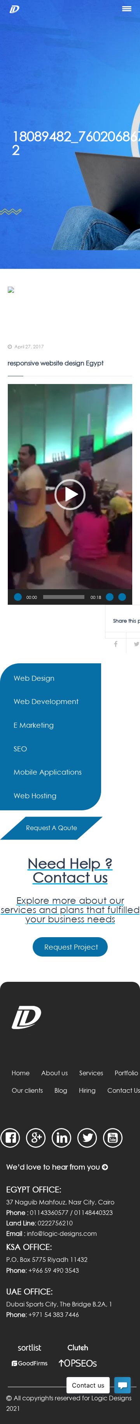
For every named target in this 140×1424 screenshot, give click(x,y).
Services (91, 1073)
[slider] (63, 597)
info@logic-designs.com (62, 1233)
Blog (60, 1090)
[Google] (36, 1138)
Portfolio (126, 1073)
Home (21, 1073)
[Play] (18, 597)
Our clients (27, 1090)
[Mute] (110, 597)
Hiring (87, 1090)
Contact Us (123, 1090)
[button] (70, 494)
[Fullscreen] (122, 597)
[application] (70, 494)
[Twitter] (87, 1138)
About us (54, 1073)
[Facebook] (10, 1138)
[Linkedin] (61, 1138)
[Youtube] (113, 1138)
